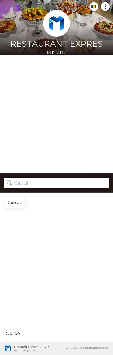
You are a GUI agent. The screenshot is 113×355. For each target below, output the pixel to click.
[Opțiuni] (103, 9)
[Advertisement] (56, 114)
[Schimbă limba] (92, 9)
